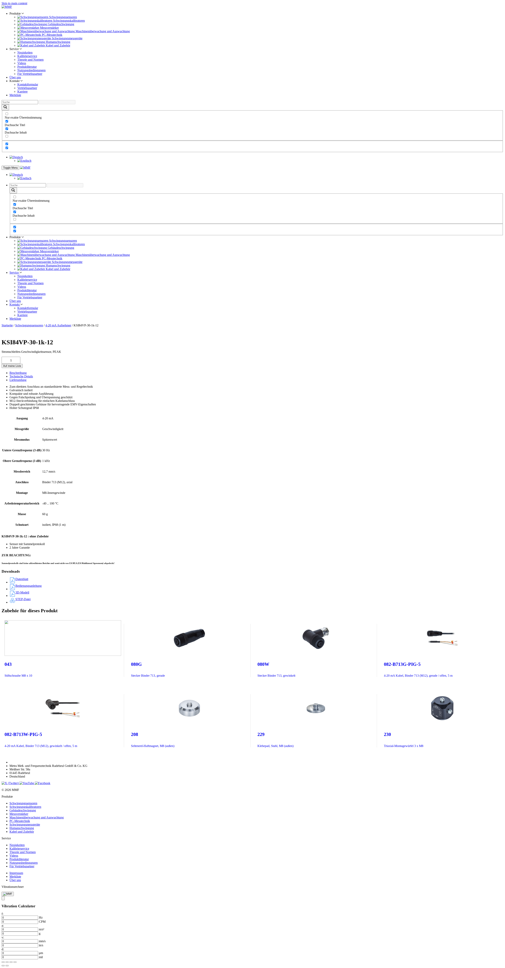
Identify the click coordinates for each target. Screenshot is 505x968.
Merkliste (15, 95)
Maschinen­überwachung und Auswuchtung (36, 817)
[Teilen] (11, 962)
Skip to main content (14, 3)
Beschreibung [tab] (18, 372)
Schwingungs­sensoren (29, 325)
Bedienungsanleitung (28, 585)
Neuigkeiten (25, 52)
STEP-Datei (23, 599)
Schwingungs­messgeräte (24, 824)
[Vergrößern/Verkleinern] (3, 962)
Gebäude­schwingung (22, 810)
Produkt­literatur (27, 66)
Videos (21, 63)
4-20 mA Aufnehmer (58, 325)
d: (3, 949)
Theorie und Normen (30, 59)
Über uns (15, 77)
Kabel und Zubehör (21, 831)
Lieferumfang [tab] (17, 380)
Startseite (7, 325)
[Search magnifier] (5, 107)
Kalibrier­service (27, 56)
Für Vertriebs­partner (29, 73)
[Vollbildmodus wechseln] (7, 962)
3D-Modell (22, 592)
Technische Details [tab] (21, 376)
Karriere (22, 91)
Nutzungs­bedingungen (31, 70)
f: (2, 913)
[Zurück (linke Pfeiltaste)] (3, 965)
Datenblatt (21, 579)
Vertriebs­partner (27, 88)
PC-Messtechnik (19, 821)
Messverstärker (18, 814)
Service (14, 272)
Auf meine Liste (12, 365)
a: (3, 925)
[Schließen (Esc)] (15, 962)
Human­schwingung (21, 828)
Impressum (16, 873)
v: (3, 937)
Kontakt (14, 304)
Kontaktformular (27, 84)
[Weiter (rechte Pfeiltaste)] (7, 965)
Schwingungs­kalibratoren (25, 806)
